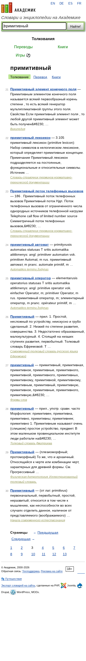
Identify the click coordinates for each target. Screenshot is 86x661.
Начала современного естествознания (37, 520)
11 (43, 554)
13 (65, 554)
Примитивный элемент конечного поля (43, 89)
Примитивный (22, 316)
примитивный (22, 365)
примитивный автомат (29, 244)
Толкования (43, 39)
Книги (63, 47)
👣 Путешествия (11, 578)
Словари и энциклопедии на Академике (41, 17)
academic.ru (18, 7)
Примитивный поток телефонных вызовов (46, 191)
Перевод (40, 77)
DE (61, 3)
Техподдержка (30, 571)
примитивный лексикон (30, 137)
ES (70, 3)
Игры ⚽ (23, 55)
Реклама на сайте (52, 571)
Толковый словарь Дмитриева (31, 443)
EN (53, 3)
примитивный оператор (30, 278)
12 (54, 554)
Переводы (23, 47)
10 (33, 554)
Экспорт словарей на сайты (18, 585)
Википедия (17, 129)
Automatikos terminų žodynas (29, 269)
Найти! (75, 26)
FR (79, 3)
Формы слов (18, 400)
